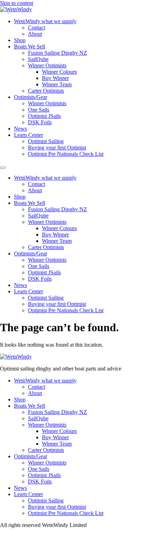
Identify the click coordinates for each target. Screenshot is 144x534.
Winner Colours (59, 72)
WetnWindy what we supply (45, 21)
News (20, 129)
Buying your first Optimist (57, 148)
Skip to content (16, 3)
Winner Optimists (47, 65)
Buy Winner (55, 78)
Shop (20, 40)
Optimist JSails (44, 116)
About (35, 34)
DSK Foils (40, 122)
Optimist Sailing (46, 141)
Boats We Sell (29, 46)
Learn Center (28, 135)
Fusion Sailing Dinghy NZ (57, 53)
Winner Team (57, 84)
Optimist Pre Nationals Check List (65, 154)
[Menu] (3, 168)
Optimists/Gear (30, 97)
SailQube (38, 59)
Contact (36, 28)
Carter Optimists (46, 91)
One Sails (38, 110)
